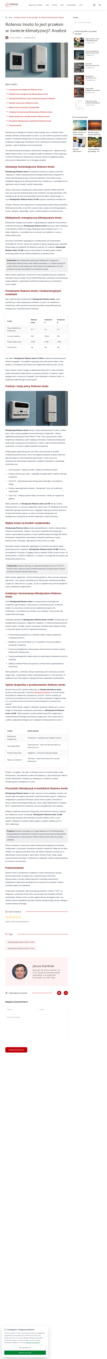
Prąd (47, 5)
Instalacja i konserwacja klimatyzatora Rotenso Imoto (30, 112)
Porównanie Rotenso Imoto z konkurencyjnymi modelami (32, 98)
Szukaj (75, 17)
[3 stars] (13, 917)
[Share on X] (66, 993)
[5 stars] (19, 917)
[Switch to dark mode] (100, 5)
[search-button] (94, 5)
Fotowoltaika (71, 5)
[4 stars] (16, 917)
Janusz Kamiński (15, 38)
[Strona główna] (6, 17)
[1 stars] (6, 917)
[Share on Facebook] (59, 993)
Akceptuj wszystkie (25, 1353)
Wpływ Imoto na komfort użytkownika (24, 107)
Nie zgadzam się (25, 1348)
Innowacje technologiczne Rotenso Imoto (26, 90)
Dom (80, 5)
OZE (62, 5)
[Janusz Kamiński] (6, 37)
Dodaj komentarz (16, 1050)
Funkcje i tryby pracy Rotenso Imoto (23, 103)
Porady (54, 5)
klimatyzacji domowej (42, 692)
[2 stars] (10, 917)
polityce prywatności (33, 1342)
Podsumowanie (15, 125)
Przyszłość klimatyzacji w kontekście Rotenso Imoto (30, 121)
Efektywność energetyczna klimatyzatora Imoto (28, 94)
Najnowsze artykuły (35, 5)
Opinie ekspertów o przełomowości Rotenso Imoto (29, 116)
